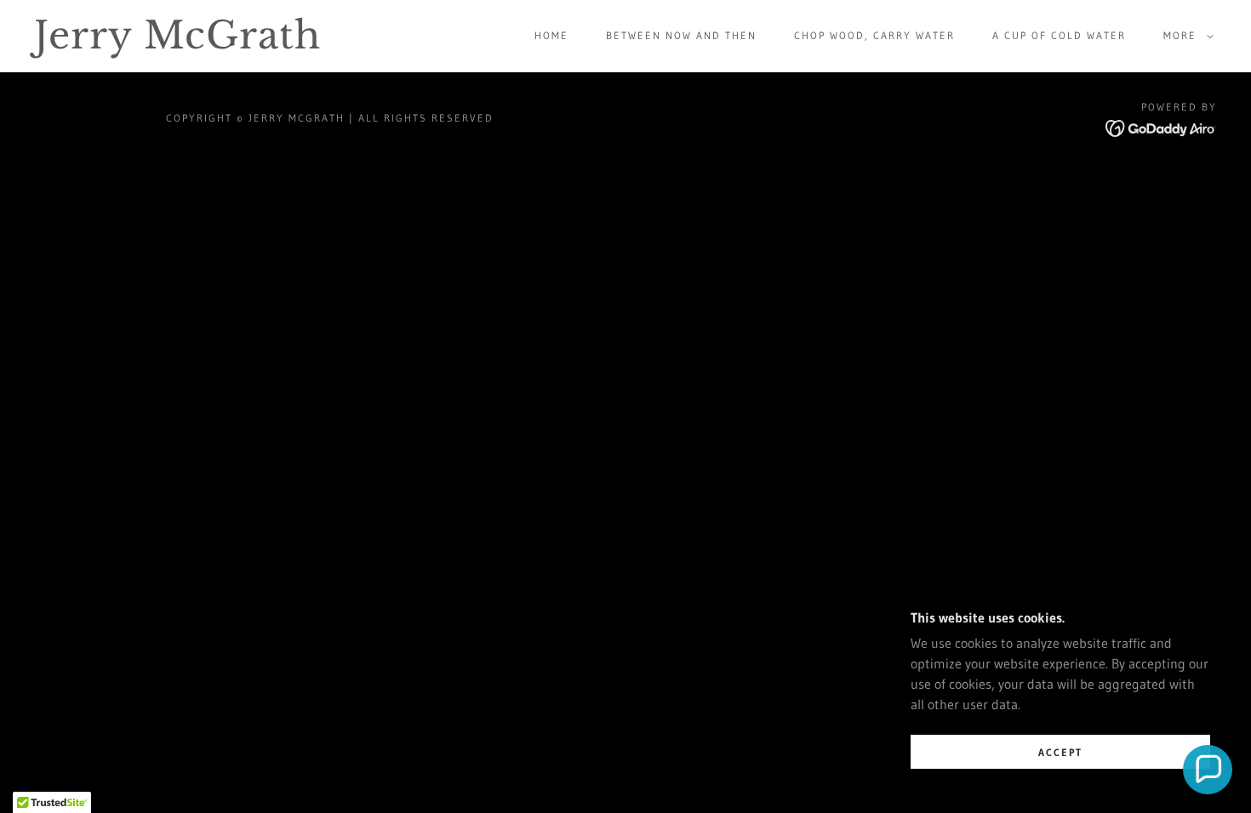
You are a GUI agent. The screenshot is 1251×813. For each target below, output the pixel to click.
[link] (198, 43)
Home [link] (551, 35)
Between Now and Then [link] (681, 35)
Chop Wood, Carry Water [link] (874, 35)
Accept (1060, 752)
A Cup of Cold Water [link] (1059, 35)
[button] (1185, 36)
